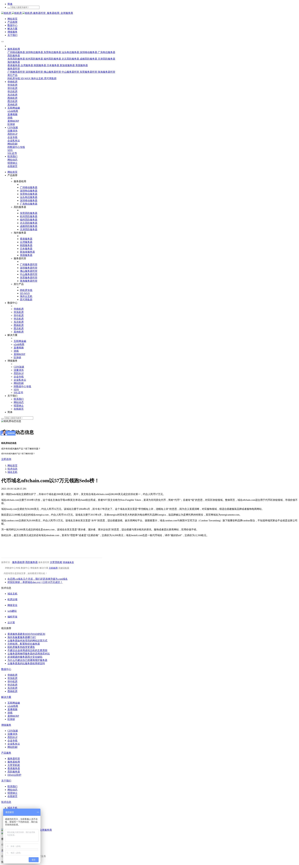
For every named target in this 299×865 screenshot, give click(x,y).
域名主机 (12, 472)
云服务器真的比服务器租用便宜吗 (26, 663)
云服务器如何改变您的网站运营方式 (27, 640)
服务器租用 (18, 562)
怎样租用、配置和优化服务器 (23, 643)
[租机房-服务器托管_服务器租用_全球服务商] (11, 13)
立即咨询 (6, 459)
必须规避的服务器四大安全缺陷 (24, 657)
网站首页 (12, 172)
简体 (9, 4)
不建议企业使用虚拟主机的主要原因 (27, 650)
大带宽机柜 (56, 562)
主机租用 (53, 568)
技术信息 (12, 468)
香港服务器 (68, 562)
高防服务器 (31, 562)
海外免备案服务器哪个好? (21, 637)
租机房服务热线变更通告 (21, 647)
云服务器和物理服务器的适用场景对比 (28, 653)
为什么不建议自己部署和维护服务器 (27, 660)
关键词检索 (63, 568)
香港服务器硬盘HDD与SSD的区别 (26, 634)
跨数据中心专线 (12, 568)
